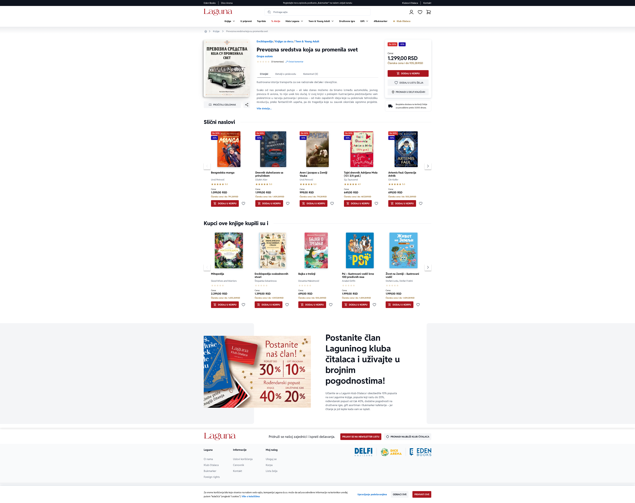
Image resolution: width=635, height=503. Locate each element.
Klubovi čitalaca (410, 2)
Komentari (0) (310, 73)
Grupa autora (265, 56)
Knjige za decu (284, 41)
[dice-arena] (391, 452)
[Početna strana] (219, 12)
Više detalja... (264, 108)
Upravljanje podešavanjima (372, 494)
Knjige (216, 31)
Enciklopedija (265, 41)
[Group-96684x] (420, 452)
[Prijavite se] (411, 12)
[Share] (246, 104)
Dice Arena (227, 2)
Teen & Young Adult (307, 41)
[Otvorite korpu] (428, 12)
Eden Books (210, 2)
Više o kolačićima (251, 496)
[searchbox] (317, 12)
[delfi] (364, 452)
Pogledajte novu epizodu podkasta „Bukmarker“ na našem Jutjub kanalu (317, 2)
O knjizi (264, 73)
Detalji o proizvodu (285, 73)
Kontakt (427, 2)
